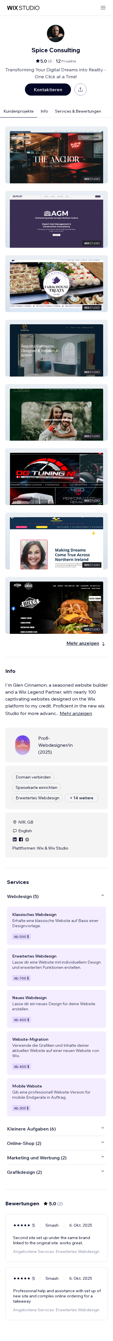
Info (44, 111)
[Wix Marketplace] (23, 8)
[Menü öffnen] (103, 8)
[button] (56, 154)
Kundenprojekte (18, 111)
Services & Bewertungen (78, 111)
